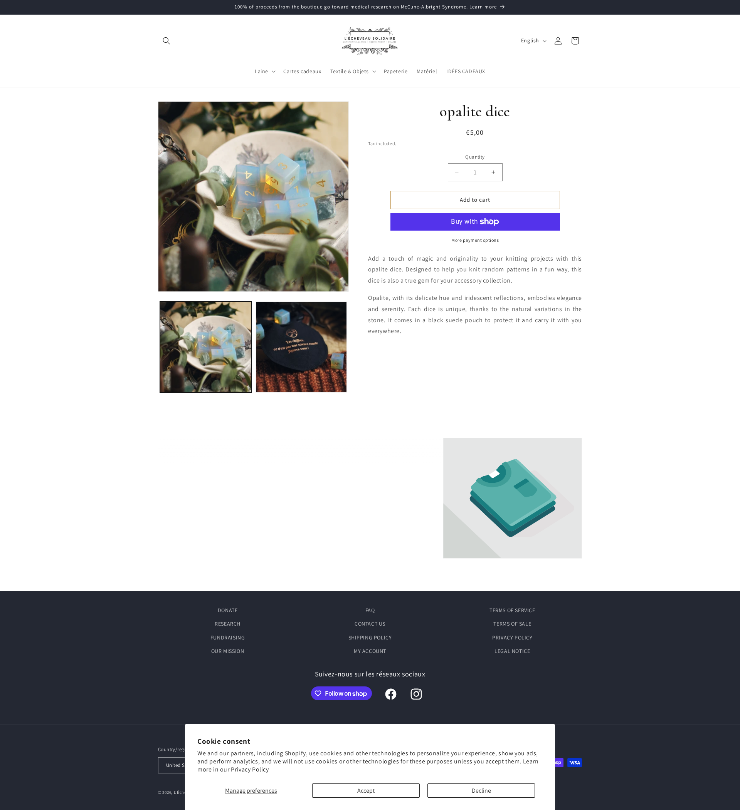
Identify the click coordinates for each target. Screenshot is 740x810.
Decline (481, 791)
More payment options (475, 240)
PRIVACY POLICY (512, 637)
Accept (366, 791)
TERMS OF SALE (512, 623)
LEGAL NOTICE (512, 651)
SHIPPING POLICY (370, 637)
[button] (166, 40)
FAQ (370, 610)
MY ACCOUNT (370, 651)
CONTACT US (370, 623)
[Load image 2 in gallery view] (301, 347)
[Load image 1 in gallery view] (206, 347)
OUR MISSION (227, 651)
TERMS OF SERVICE (512, 610)
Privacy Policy (250, 769)
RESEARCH (227, 623)
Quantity (474, 157)
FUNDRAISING (227, 637)
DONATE (228, 610)
